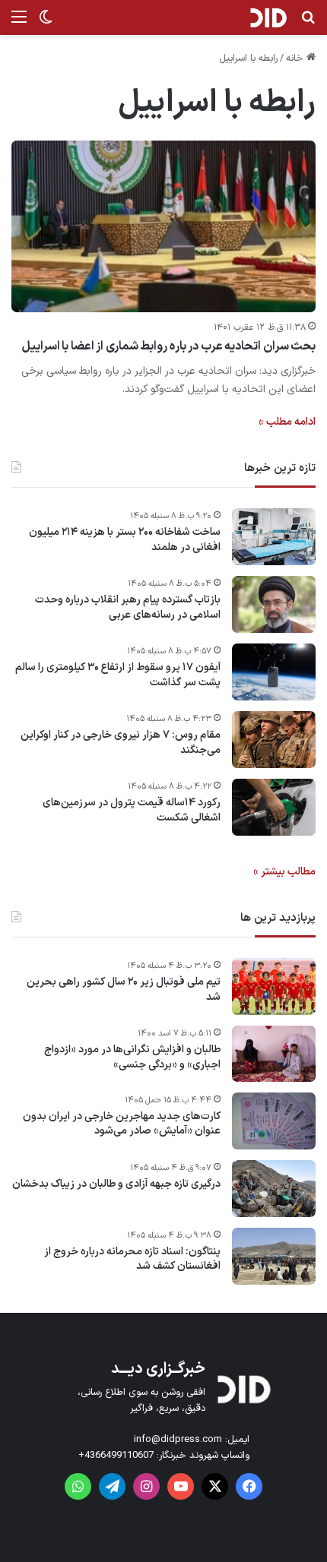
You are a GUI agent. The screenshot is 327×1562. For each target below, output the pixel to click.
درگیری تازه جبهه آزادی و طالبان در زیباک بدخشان (116, 1184)
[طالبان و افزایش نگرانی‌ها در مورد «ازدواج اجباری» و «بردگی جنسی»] (274, 1054)
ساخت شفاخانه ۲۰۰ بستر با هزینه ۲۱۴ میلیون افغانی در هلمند (125, 540)
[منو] (19, 23)
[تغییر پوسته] (45, 23)
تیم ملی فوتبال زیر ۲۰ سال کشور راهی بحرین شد (124, 989)
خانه (296, 58)
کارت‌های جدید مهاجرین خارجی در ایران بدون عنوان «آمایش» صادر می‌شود (122, 1124)
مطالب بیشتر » (284, 872)
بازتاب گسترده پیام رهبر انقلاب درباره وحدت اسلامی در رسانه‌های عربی (128, 607)
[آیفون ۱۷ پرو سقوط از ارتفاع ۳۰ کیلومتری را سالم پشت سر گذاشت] (274, 671)
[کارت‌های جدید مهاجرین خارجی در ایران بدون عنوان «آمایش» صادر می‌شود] (274, 1120)
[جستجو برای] (308, 23)
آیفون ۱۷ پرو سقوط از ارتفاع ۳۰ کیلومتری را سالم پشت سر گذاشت (118, 675)
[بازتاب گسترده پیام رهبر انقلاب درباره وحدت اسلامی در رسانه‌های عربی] (274, 604)
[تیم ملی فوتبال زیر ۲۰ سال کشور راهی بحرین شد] (274, 986)
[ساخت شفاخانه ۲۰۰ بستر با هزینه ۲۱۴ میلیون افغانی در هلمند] (274, 536)
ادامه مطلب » (287, 422)
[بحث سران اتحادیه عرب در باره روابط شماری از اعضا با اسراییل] (163, 226)
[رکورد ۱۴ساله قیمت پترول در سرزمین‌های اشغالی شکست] (274, 807)
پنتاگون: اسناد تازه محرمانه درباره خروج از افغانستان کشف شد (132, 1259)
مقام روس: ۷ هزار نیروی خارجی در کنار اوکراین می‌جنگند (121, 742)
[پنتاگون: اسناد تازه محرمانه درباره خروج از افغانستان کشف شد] (274, 1256)
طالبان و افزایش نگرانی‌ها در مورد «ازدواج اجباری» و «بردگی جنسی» (132, 1057)
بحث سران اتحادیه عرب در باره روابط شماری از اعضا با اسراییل (169, 346)
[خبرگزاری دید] (268, 17)
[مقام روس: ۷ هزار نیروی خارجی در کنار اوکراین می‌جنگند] (274, 739)
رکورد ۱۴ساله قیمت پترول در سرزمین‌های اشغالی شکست (132, 810)
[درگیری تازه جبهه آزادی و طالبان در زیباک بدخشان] (274, 1188)
